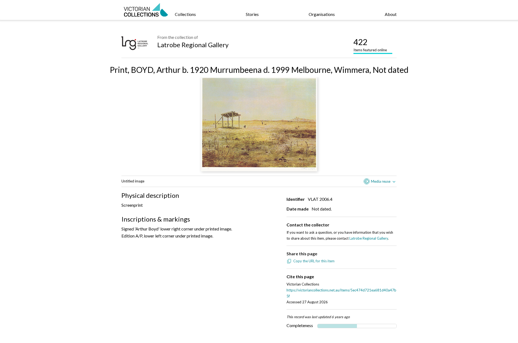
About (391, 14)
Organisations (322, 14)
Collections (185, 14)
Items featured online (370, 44)
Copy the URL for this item (314, 261)
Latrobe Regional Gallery (193, 45)
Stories (252, 14)
